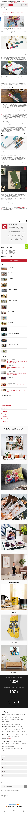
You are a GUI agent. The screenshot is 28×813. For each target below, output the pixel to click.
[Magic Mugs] (4, 296)
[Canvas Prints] (4, 268)
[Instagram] (26, 221)
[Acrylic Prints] (4, 307)
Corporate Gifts (22, 722)
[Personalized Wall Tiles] (4, 345)
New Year (4, 733)
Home (2, 7)
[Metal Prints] (4, 318)
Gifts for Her (12, 711)
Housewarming (9, 736)
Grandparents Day (20, 729)
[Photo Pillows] (4, 274)
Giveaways (5, 411)
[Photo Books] (4, 285)
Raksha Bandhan (5, 729)
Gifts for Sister (13, 719)
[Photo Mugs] (4, 323)
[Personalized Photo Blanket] (4, 334)
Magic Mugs (10, 294)
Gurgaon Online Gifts (6, 750)
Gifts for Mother (5, 717)
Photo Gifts (5, 416)
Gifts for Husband (15, 714)
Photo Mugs (10, 322)
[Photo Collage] (4, 351)
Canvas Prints (11, 267)
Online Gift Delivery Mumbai (16, 741)
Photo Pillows (11, 272)
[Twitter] (13, 252)
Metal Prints (10, 317)
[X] (21, 221)
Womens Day (5, 418)
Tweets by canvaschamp (6, 405)
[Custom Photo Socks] (4, 301)
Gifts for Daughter (19, 717)
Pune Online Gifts (18, 748)
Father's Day (5, 421)
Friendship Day (20, 728)
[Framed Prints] (4, 312)
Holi (3, 419)
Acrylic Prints (11, 306)
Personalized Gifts (14, 722)
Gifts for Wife (22, 714)
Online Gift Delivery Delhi (7, 743)
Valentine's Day (10, 733)
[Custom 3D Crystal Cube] (4, 329)
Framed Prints (11, 311)
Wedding (3, 736)
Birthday (18, 734)
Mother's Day (19, 726)
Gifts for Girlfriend (14, 716)
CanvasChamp (5, 212)
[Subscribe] (25, 786)
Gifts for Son (12, 717)
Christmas (23, 731)
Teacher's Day (13, 729)
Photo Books (10, 283)
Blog (5, 7)
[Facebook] (19, 221)
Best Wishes (16, 736)
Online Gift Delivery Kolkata (7, 748)
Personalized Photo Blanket (13, 333)
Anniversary (23, 734)
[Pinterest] (24, 221)
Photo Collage (11, 350)
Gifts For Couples (5, 721)
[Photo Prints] (4, 279)
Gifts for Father (22, 716)
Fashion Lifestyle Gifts (16, 724)
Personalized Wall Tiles (13, 344)
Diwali (18, 731)
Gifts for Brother (5, 719)
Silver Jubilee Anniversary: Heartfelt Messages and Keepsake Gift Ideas (16, 374)
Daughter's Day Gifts (6, 731)
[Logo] (8, 5)
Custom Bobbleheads (12, 289)
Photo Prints (10, 278)
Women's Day (20, 733)
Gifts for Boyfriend (5, 716)
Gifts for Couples (5, 712)
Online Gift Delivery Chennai (7, 744)
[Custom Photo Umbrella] (4, 340)
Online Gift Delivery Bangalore (19, 743)
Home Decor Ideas (6, 413)
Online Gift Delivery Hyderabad (8, 746)
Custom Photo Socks (12, 300)
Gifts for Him (19, 711)
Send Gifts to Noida (16, 750)
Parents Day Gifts (11, 728)
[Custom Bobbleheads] (4, 290)
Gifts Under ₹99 (5, 738)
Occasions (5, 414)
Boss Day (13, 731)
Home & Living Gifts (6, 724)
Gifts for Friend (20, 719)
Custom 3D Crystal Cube (13, 328)
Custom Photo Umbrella (13, 339)
